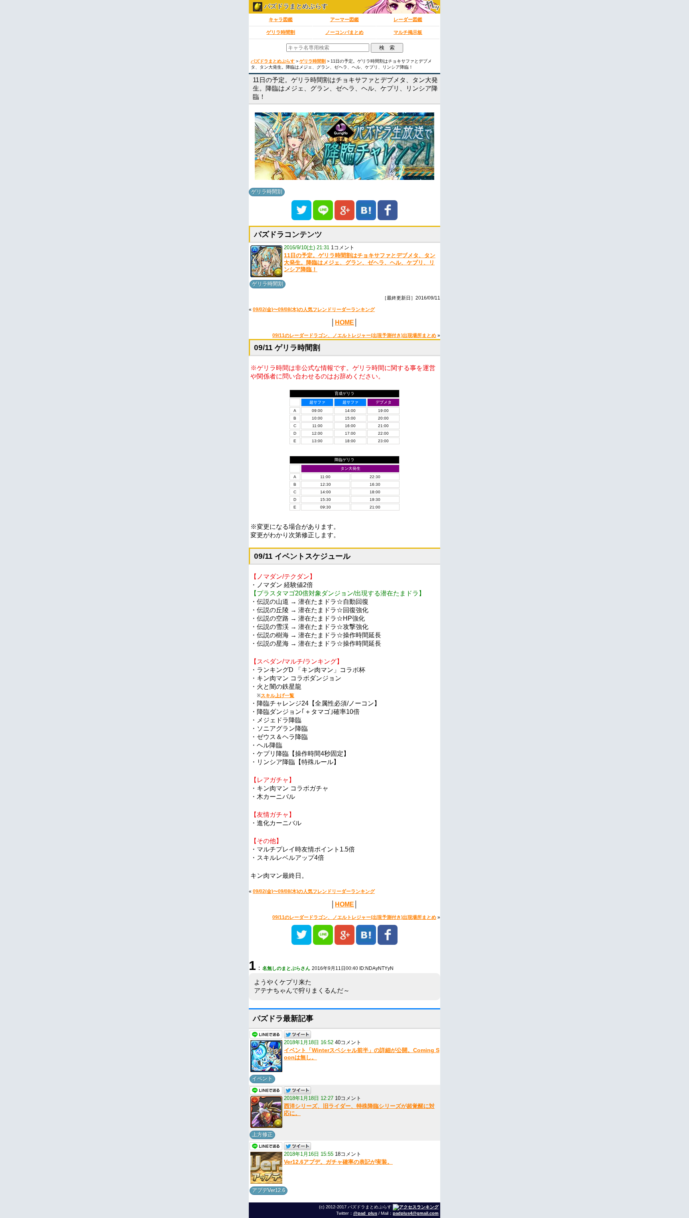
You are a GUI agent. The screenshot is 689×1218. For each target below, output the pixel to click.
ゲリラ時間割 (280, 32)
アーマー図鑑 (344, 19)
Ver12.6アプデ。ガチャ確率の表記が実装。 (338, 1162)
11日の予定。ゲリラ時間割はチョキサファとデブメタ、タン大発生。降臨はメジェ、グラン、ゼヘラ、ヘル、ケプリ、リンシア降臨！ (359, 262)
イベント (262, 1079)
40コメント (348, 1042)
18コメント (348, 1154)
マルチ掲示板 (408, 32)
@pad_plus (365, 1213)
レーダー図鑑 (408, 19)
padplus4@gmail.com (416, 1213)
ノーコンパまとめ (344, 32)
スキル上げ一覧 (277, 695)
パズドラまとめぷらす (295, 6)
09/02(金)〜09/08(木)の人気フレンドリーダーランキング (314, 309)
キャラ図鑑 (281, 19)
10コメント (348, 1098)
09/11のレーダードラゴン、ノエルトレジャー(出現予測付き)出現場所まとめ (354, 335)
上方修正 (262, 1134)
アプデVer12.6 (268, 1190)
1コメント (342, 247)
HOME (344, 322)
